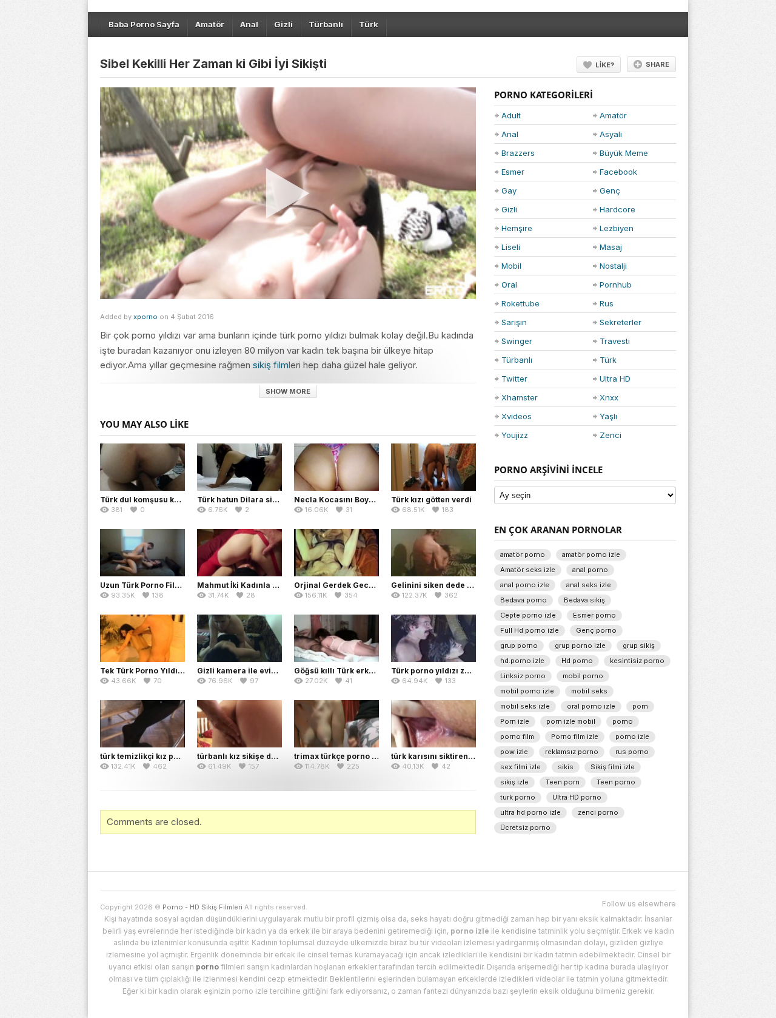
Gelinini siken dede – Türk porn (450, 585)
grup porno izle (580, 645)
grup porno (519, 645)
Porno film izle (574, 736)
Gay (509, 190)
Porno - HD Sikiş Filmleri (202, 907)
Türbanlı (326, 24)
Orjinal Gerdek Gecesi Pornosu (354, 585)
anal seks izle (588, 585)
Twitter (514, 378)
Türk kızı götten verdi (431, 499)
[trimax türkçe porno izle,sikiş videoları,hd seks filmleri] (336, 723)
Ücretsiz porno (525, 827)
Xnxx (609, 397)
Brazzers (518, 153)
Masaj (611, 247)
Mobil (511, 266)
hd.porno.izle (522, 660)
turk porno (517, 797)
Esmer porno (594, 615)
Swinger (516, 341)
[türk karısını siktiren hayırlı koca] (433, 723)
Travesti (615, 341)
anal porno (590, 569)
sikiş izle (514, 782)
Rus (607, 303)
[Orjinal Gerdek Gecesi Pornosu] (336, 552)
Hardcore (617, 209)
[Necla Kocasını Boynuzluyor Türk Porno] (336, 467)
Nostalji (613, 266)
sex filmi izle (520, 767)
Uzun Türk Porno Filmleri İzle (155, 585)
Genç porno (596, 630)
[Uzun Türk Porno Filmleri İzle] (142, 552)
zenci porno (598, 812)
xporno (145, 316)
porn (640, 706)
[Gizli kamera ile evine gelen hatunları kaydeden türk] (239, 638)
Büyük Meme (624, 153)
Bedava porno (523, 600)
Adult (511, 115)
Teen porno (616, 782)
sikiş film (271, 365)
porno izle (632, 736)
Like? (604, 65)
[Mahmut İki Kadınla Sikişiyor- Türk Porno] (239, 552)
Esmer (512, 172)
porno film (517, 736)
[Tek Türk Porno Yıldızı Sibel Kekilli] (142, 638)
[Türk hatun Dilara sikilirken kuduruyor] (239, 467)
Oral (509, 284)
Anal (249, 24)
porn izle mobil (570, 721)
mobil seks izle (525, 706)
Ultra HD (615, 378)
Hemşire (516, 228)
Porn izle (514, 721)
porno (622, 721)
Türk (368, 24)
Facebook (618, 172)
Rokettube (520, 303)
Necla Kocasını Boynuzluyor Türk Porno (370, 499)
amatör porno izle (591, 554)
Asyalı (611, 134)
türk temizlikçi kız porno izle (153, 756)
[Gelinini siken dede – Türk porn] (433, 552)
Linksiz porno (523, 676)
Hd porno (577, 660)
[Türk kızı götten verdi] (433, 467)
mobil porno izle (527, 691)
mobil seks (589, 691)
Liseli (510, 247)
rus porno (632, 751)
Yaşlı (608, 416)
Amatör (209, 24)
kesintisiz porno (637, 660)
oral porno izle (591, 706)
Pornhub (616, 284)
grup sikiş (639, 645)
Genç (610, 190)
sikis (566, 767)
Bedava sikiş (584, 600)
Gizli (283, 24)
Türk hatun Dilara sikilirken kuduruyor (270, 499)
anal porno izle (524, 585)
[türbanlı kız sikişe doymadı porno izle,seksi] (239, 723)
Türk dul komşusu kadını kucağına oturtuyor (184, 499)
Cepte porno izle (528, 615)
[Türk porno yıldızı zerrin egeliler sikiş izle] (433, 638)
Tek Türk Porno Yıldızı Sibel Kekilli (166, 670)
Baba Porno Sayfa (144, 24)
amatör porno (522, 554)
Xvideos (516, 416)
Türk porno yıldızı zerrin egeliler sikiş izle (471, 670)
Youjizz (514, 435)
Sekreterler (620, 322)
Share (657, 64)
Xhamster (519, 397)
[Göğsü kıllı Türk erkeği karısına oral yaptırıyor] (336, 638)
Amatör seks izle (527, 569)
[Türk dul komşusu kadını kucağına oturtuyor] (142, 467)
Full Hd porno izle (529, 630)
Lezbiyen (617, 228)
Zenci (610, 435)
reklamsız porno (571, 751)
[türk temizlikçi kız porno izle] (142, 723)
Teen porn (563, 782)
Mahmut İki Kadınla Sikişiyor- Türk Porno (275, 585)
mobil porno (583, 676)
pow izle (514, 751)
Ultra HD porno (576, 797)
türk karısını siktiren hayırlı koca (453, 756)
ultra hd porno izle (530, 812)
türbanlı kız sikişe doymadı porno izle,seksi (280, 756)
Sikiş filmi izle (612, 767)
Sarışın (514, 322)
